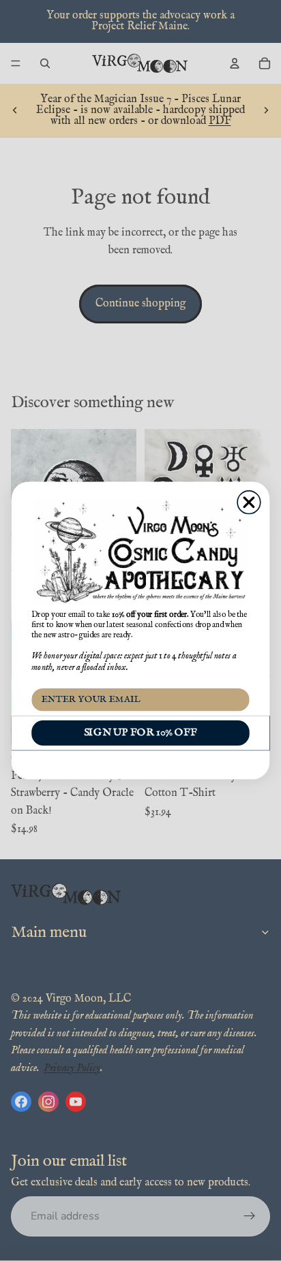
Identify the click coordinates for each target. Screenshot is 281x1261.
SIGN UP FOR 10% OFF (140, 732)
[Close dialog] (249, 502)
